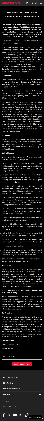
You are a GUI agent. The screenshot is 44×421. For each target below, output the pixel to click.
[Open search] (32, 3)
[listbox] (22, 407)
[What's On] (27, 3)
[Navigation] (41, 3)
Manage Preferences (35, 417)
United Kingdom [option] (9, 407)
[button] (36, 3)
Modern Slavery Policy (22, 364)
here (11, 149)
